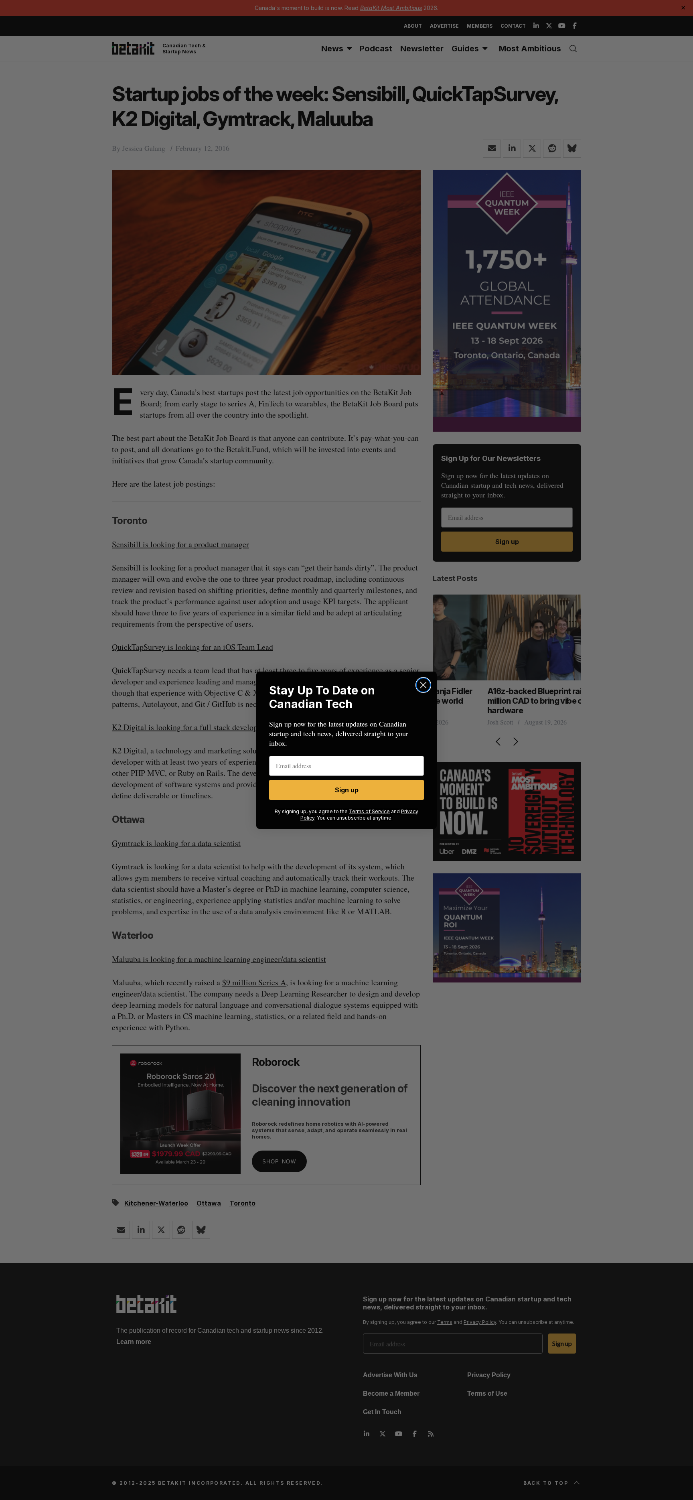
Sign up (347, 790)
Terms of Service (369, 811)
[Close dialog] (423, 685)
